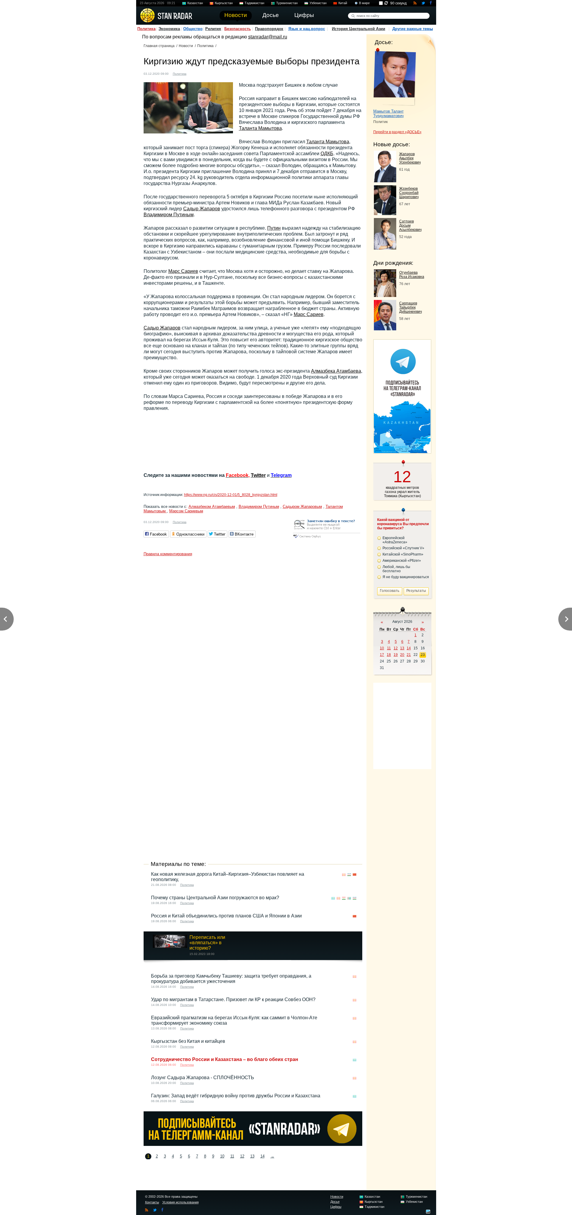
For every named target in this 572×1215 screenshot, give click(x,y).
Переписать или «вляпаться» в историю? (207, 942)
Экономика (169, 29)
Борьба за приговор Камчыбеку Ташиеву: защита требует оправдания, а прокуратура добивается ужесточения (231, 978)
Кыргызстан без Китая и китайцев (188, 1041)
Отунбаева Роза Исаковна (411, 274)
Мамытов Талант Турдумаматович (388, 113)
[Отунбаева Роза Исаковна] (385, 295)
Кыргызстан (224, 3)
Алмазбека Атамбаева (336, 371)
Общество (193, 29)
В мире (364, 3)
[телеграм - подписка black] (253, 1144)
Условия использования (180, 1202)
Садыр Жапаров (201, 208)
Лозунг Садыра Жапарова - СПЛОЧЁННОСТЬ (202, 1077)
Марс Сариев (183, 271)
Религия (213, 29)
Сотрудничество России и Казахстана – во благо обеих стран (224, 1059)
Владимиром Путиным (169, 214)
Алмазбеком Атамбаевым (212, 506)
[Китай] (354, 874)
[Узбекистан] (349, 874)
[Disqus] (253, 633)
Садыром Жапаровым (302, 506)
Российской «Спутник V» (403, 548)
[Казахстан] (333, 898)
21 (409, 655)
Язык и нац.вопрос (306, 29)
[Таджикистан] (344, 898)
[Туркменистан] (349, 898)
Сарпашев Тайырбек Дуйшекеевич (410, 307)
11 (232, 1156)
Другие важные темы (412, 29)
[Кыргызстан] (194, 73)
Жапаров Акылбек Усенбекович (410, 158)
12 (242, 1156)
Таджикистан (254, 3)
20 (402, 655)
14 (262, 1156)
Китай (342, 3)
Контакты (152, 1202)
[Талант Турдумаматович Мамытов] (394, 77)
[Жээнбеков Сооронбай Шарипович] (385, 213)
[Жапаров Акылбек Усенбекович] (385, 180)
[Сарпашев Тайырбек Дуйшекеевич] (385, 328)
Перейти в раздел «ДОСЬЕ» (397, 132)
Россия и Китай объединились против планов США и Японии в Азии (226, 915)
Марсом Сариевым (186, 511)
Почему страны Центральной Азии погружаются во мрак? (215, 897)
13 (252, 1156)
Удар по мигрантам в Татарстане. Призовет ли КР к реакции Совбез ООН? (233, 999)
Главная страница (159, 46)
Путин (274, 228)
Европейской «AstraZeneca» (395, 540)
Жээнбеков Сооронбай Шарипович (409, 192)
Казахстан (195, 3)
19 (396, 655)
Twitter (258, 475)
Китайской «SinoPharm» (403, 554)
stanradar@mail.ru (267, 36)
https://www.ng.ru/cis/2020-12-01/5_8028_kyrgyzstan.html (230, 495)
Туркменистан (287, 3)
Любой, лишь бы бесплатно (396, 569)
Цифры (335, 1206)
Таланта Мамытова (260, 128)
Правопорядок (269, 29)
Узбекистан (318, 3)
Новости (186, 46)
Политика (146, 29)
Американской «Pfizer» (402, 561)
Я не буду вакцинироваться (406, 577)
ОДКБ (327, 153)
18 (389, 655)
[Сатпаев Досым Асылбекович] (385, 248)
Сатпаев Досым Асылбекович (410, 225)
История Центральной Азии (358, 29)
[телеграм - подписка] (402, 451)
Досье (335, 1201)
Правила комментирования (168, 554)
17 (382, 655)
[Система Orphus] (326, 538)
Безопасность (237, 29)
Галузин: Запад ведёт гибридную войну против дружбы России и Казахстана (235, 1095)
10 (222, 1156)
